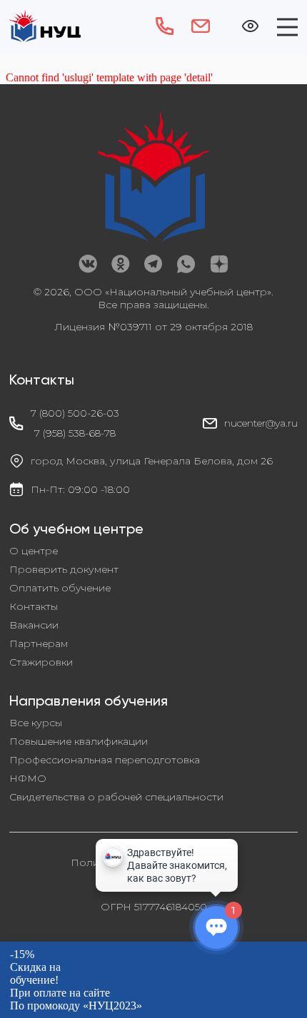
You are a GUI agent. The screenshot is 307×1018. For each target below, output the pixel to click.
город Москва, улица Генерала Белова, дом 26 (152, 460)
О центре (33, 550)
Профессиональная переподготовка (104, 759)
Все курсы (35, 722)
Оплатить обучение (60, 587)
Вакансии (34, 625)
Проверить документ (64, 569)
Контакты (33, 606)
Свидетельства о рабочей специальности (116, 796)
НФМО (27, 778)
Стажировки (41, 662)
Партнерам (38, 643)
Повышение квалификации (78, 741)
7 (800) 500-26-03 (75, 413)
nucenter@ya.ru (261, 423)
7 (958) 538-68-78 (75, 433)
